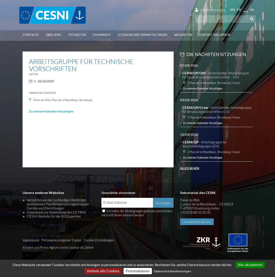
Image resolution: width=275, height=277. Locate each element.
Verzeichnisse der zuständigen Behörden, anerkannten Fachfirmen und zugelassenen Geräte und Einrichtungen (58, 204)
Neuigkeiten (183, 34)
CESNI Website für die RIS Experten (54, 216)
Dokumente (102, 34)
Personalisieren (138, 271)
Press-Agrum (49, 247)
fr (239, 10)
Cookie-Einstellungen (98, 240)
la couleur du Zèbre (80, 247)
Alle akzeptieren (250, 265)
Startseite (31, 34)
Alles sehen (189, 168)
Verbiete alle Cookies (103, 271)
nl (252, 10)
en (232, 10)
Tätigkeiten (77, 34)
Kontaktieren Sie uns (197, 222)
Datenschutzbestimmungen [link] (172, 271)
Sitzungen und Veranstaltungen (142, 34)
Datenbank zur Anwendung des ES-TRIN (56, 212)
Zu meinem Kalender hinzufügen (51, 111)
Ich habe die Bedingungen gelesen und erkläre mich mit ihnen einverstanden (136, 213)
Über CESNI (53, 34)
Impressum (31, 240)
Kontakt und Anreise (215, 34)
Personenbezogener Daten (61, 240)
